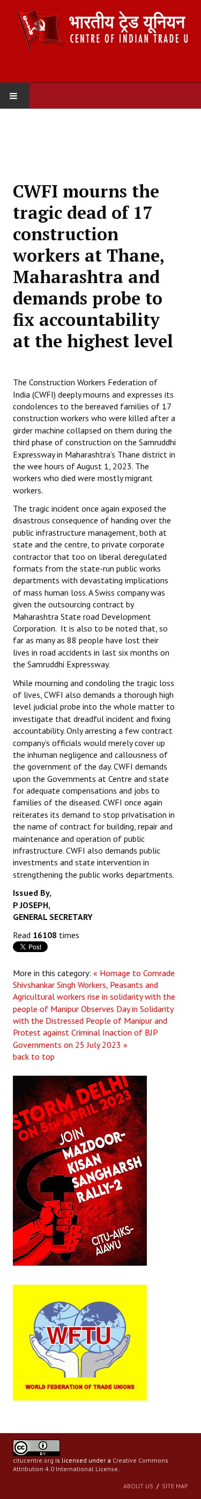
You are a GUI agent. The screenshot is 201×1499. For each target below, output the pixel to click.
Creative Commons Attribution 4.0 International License (90, 1464)
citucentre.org (33, 1460)
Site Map (175, 1486)
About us (138, 1486)
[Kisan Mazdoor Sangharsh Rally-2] (80, 1170)
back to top (34, 1056)
